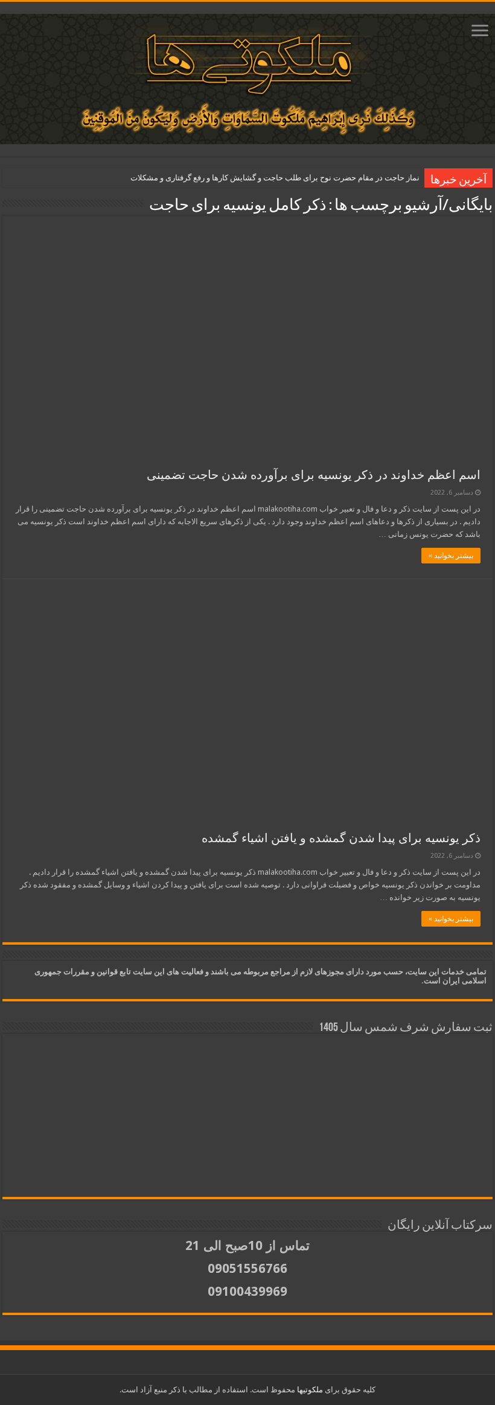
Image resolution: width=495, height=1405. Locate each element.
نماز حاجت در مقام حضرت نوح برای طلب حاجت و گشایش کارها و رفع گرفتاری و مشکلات (275, 177)
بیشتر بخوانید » (451, 555)
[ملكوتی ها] (247, 76)
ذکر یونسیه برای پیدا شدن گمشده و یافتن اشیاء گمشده (341, 838)
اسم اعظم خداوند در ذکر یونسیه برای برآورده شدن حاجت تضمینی (314, 475)
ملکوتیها (309, 1389)
